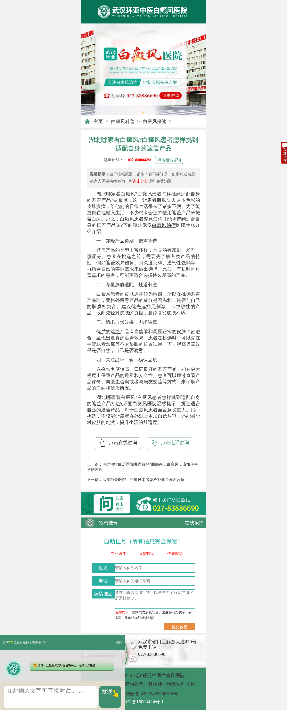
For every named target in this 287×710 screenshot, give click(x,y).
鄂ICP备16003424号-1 (142, 701)
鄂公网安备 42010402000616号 (147, 693)
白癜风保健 (154, 121)
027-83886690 (139, 159)
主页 (98, 121)
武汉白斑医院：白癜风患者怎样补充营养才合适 (143, 479)
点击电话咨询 (169, 160)
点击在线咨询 (123, 442)
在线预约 (194, 522)
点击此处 (140, 181)
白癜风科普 (123, 121)
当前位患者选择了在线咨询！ (25, 642)
